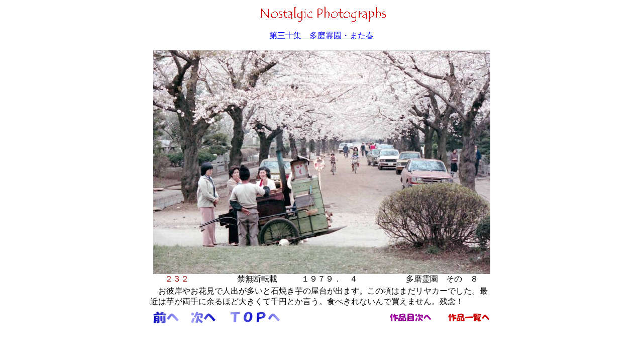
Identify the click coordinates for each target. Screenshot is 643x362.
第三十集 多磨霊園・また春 (321, 35)
